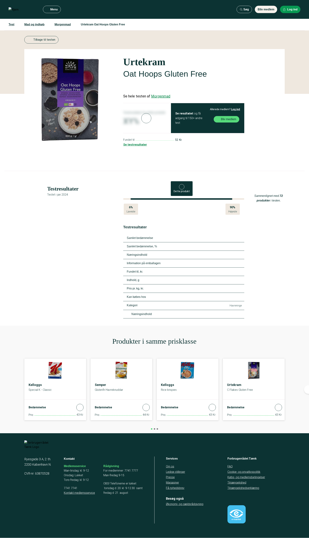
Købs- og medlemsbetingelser (246, 477)
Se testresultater (135, 144)
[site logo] (23, 9)
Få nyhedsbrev (175, 488)
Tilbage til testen (44, 39)
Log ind (235, 109)
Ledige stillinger (175, 472)
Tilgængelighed (236, 482)
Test (11, 24)
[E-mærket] (236, 514)
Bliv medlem (266, 9)
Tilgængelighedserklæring (243, 488)
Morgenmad (63, 24)
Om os (170, 466)
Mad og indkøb (34, 24)
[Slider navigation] (151, 429)
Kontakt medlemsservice (79, 492)
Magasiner (172, 482)
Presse (170, 477)
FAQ (230, 466)
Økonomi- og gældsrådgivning (184, 504)
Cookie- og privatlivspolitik (243, 472)
